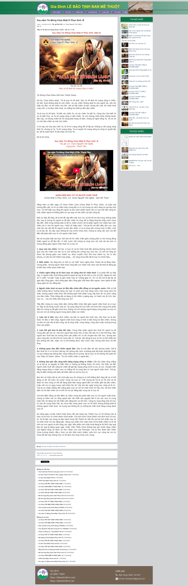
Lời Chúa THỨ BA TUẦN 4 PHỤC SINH (50, 492)
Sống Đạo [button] (79, 12)
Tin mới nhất (136, 19)
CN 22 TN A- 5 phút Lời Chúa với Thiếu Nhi (139, 26)
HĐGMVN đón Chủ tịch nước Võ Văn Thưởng (140, 161)
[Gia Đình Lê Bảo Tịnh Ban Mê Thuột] (42, 9)
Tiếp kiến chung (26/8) (129, 41)
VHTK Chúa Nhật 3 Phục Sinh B (48, 558)
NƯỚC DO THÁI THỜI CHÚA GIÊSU (140, 137)
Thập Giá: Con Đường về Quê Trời (139, 81)
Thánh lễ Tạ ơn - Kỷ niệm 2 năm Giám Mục (139, 108)
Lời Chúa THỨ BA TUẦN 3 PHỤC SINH (50, 540)
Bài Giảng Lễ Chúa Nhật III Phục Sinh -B (50, 537)
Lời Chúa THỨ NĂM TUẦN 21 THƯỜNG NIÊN (138, 87)
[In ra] (111, 24)
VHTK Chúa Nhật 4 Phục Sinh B (48, 480)
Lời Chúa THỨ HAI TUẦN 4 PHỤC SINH (50, 489)
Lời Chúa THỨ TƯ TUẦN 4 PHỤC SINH (50, 501)
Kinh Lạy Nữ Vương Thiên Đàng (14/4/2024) (51, 526)
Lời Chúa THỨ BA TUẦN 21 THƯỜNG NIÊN (137, 98)
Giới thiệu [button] (56, 12)
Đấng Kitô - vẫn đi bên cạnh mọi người (139, 119)
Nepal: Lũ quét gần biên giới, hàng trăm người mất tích (139, 36)
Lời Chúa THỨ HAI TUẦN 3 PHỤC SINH (50, 546)
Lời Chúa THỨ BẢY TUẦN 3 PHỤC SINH (50, 484)
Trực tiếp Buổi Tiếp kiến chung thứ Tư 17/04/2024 (53, 529)
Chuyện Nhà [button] (92, 12)
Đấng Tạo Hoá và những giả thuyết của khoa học (53, 549)
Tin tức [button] (68, 12)
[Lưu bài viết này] (114, 24)
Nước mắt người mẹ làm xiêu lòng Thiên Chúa (139, 50)
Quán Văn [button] (105, 12)
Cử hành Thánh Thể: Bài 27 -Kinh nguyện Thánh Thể (54, 475)
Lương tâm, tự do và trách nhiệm (139, 76)
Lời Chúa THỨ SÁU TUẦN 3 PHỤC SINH (50, 520)
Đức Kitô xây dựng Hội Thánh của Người (139, 124)
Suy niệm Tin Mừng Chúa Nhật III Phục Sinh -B (52, 561)
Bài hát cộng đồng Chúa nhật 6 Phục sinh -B (52, 498)
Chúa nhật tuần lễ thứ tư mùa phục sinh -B (51, 472)
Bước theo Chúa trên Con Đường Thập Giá (139, 55)
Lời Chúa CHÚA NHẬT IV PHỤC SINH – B (50, 486)
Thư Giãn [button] (117, 12)
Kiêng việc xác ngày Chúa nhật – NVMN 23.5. (139, 149)
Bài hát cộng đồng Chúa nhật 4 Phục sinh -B (52, 552)
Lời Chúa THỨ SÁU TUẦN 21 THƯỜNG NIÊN (138, 66)
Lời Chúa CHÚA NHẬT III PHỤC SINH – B (50, 555)
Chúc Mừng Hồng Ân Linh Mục (138, 154)
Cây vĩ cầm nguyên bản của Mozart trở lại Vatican (140, 32)
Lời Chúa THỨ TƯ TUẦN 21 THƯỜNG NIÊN (137, 92)
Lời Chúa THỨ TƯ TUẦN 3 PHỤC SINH (50, 535)
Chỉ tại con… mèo (134, 165)
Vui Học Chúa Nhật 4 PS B (46, 478)
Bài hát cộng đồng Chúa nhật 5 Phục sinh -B (52, 495)
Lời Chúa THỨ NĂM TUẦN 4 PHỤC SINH (50, 504)
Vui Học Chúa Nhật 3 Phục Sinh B (48, 543)
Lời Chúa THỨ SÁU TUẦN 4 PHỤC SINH (50, 510)
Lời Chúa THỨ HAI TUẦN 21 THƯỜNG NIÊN (137, 114)
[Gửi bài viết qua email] (107, 24)
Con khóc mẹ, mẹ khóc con (137, 43)
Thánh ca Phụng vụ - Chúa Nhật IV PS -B (50, 531)
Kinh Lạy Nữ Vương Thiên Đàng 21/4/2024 (51, 507)
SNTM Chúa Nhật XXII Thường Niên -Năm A (140, 61)
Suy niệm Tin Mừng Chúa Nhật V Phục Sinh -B (52, 513)
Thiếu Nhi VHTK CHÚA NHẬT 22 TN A (140, 71)
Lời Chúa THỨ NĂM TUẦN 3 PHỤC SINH (50, 523)
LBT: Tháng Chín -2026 (136, 102)
